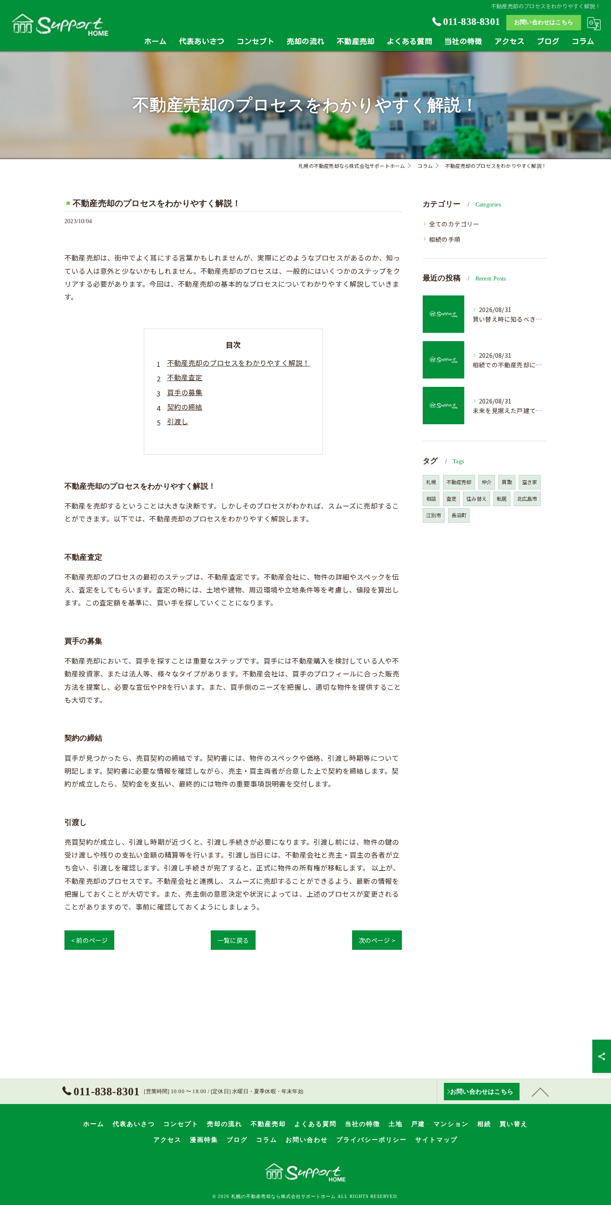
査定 (451, 498)
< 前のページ (89, 940)
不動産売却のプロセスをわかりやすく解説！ (238, 363)
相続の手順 (445, 239)
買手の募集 (185, 392)
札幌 (431, 481)
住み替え (476, 498)
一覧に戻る (233, 940)
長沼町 (459, 515)
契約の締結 (185, 407)
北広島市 (527, 498)
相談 (431, 498)
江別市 (433, 515)
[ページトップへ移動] (540, 1091)
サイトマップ (436, 1139)
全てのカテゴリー (454, 223)
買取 (507, 481)
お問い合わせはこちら (543, 22)
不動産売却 (459, 481)
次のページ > (377, 940)
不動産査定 (185, 377)
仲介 (487, 481)
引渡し (178, 421)
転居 (502, 498)
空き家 (529, 481)
